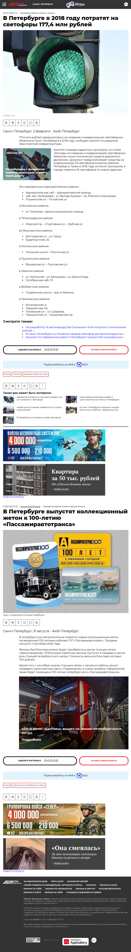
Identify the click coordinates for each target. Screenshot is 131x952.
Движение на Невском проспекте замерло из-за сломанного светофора (40, 398)
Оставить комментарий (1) (104, 350)
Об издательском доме (35, 881)
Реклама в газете (108, 885)
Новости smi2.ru (13, 496)
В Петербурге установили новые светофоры (39, 417)
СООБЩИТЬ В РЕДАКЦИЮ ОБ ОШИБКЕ (83, 892)
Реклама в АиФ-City (85, 889)
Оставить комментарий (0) (104, 761)
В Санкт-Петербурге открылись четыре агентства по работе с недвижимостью (99, 408)
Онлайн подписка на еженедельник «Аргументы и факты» (53, 885)
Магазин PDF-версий (77, 881)
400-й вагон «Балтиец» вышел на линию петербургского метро (71, 731)
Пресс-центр (57, 881)
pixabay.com (9, 115)
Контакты (91, 885)
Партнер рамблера (51, 940)
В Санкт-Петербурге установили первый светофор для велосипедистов (74, 333)
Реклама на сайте (33, 889)
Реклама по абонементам (58, 889)
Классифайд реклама (110, 889)
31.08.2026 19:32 (10, 506)
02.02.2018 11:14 (10, 13)
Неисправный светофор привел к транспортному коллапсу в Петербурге (99, 398)
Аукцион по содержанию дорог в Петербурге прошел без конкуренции (74, 337)
